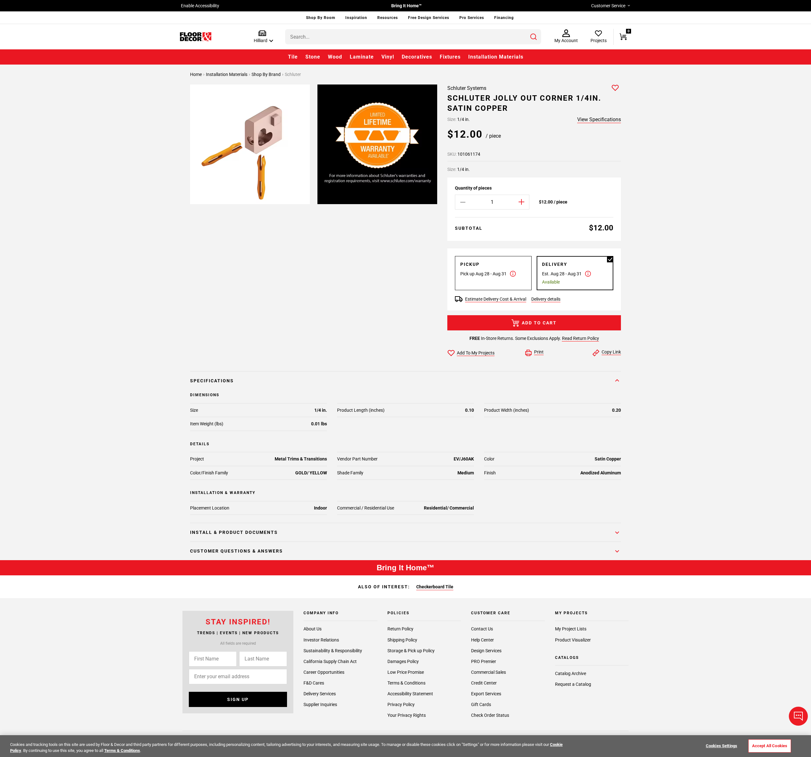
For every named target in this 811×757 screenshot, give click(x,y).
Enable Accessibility (200, 5)
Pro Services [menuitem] (471, 18)
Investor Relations (321, 639)
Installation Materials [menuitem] (495, 57)
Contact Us (482, 629)
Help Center (482, 639)
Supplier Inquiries (320, 704)
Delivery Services (319, 693)
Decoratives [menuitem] (417, 57)
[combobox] (413, 36)
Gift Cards (481, 704)
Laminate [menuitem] (362, 57)
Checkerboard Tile (434, 586)
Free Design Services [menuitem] (428, 18)
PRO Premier (483, 661)
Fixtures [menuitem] (450, 57)
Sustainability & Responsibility (332, 650)
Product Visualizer (573, 639)
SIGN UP (238, 699)
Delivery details (545, 299)
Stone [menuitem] (312, 57)
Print (539, 351)
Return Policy (400, 629)
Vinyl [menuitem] (387, 57)
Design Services (486, 650)
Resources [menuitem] (387, 18)
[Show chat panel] (798, 716)
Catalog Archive (570, 673)
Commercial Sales (488, 672)
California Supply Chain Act (330, 661)
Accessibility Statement (410, 693)
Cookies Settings (721, 745)
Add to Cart (539, 322)
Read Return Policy (580, 338)
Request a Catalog (573, 684)
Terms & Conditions (406, 682)
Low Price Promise (405, 672)
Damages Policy (403, 661)
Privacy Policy (401, 704)
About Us (312, 629)
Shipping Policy (402, 639)
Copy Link (611, 351)
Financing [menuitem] (504, 18)
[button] (262, 36)
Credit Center (484, 682)
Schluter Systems (466, 88)
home (196, 74)
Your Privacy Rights (406, 715)
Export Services (486, 693)
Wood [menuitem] (335, 57)
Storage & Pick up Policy (411, 650)
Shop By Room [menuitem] (320, 18)
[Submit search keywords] (533, 36)
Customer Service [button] (608, 5)
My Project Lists (570, 629)
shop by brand (267, 74)
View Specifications (599, 119)
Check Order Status (490, 715)
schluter (293, 74)
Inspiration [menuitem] (356, 18)
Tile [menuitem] (293, 57)
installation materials (227, 74)
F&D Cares (313, 682)
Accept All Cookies (769, 745)
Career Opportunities (323, 672)
